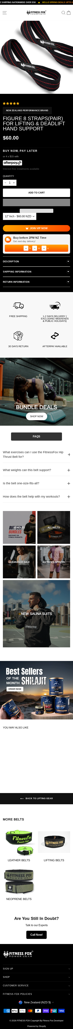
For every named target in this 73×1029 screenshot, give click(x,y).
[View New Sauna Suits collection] (36, 613)
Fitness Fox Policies (17, 994)
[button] (11, 103)
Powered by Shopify (36, 1026)
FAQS (36, 436)
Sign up (8, 969)
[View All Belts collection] (53, 527)
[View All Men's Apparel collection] (53, 562)
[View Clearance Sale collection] (19, 562)
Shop (6, 977)
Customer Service (16, 985)
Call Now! (36, 934)
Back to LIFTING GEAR (39, 798)
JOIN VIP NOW (39, 228)
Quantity (8, 176)
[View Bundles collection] (19, 527)
